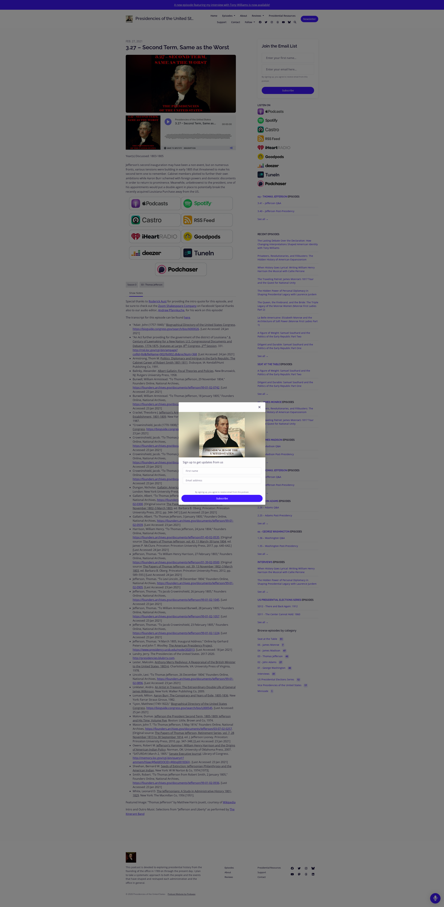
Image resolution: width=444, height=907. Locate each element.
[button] (259, 407)
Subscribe (222, 498)
